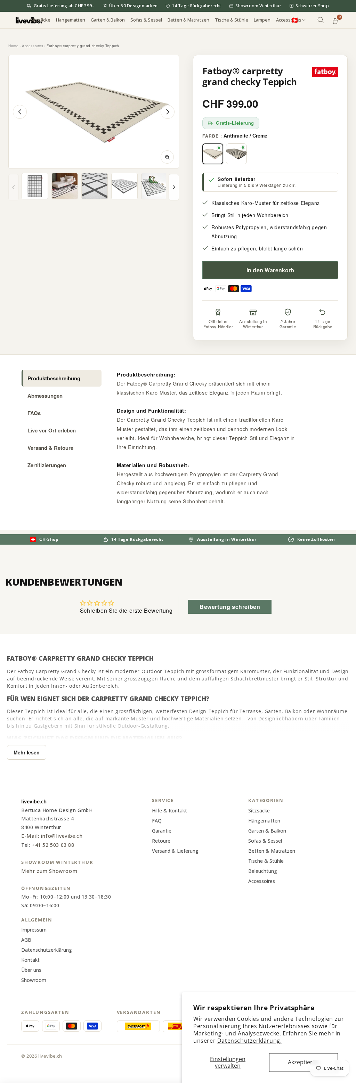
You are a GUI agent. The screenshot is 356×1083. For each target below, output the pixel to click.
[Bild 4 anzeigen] (124, 186)
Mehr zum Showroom (49, 871)
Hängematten (264, 820)
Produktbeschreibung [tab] (53, 378)
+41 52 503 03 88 (53, 845)
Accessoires (32, 45)
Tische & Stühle (266, 861)
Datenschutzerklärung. (249, 1040)
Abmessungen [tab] (45, 395)
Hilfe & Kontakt (169, 810)
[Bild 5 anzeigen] (154, 186)
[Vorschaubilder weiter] (174, 187)
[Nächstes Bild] (168, 112)
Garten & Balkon (267, 830)
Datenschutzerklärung (46, 949)
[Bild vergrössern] (167, 157)
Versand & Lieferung (175, 851)
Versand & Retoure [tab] (50, 448)
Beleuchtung (262, 871)
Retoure (161, 840)
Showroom (33, 980)
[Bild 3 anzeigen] (94, 186)
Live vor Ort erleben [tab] (51, 430)
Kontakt (30, 960)
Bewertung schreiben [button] (230, 607)
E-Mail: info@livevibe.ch (51, 836)
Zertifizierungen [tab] (46, 465)
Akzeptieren (303, 1062)
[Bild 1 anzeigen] (35, 186)
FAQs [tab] (34, 413)
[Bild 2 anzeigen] (64, 186)
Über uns (31, 970)
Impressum (34, 929)
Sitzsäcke (259, 810)
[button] (40, 20)
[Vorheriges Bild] (20, 112)
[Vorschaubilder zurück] (13, 187)
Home (13, 45)
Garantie (161, 830)
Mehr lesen (27, 752)
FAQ (157, 820)
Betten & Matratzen (271, 851)
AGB (26, 939)
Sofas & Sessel (265, 840)
